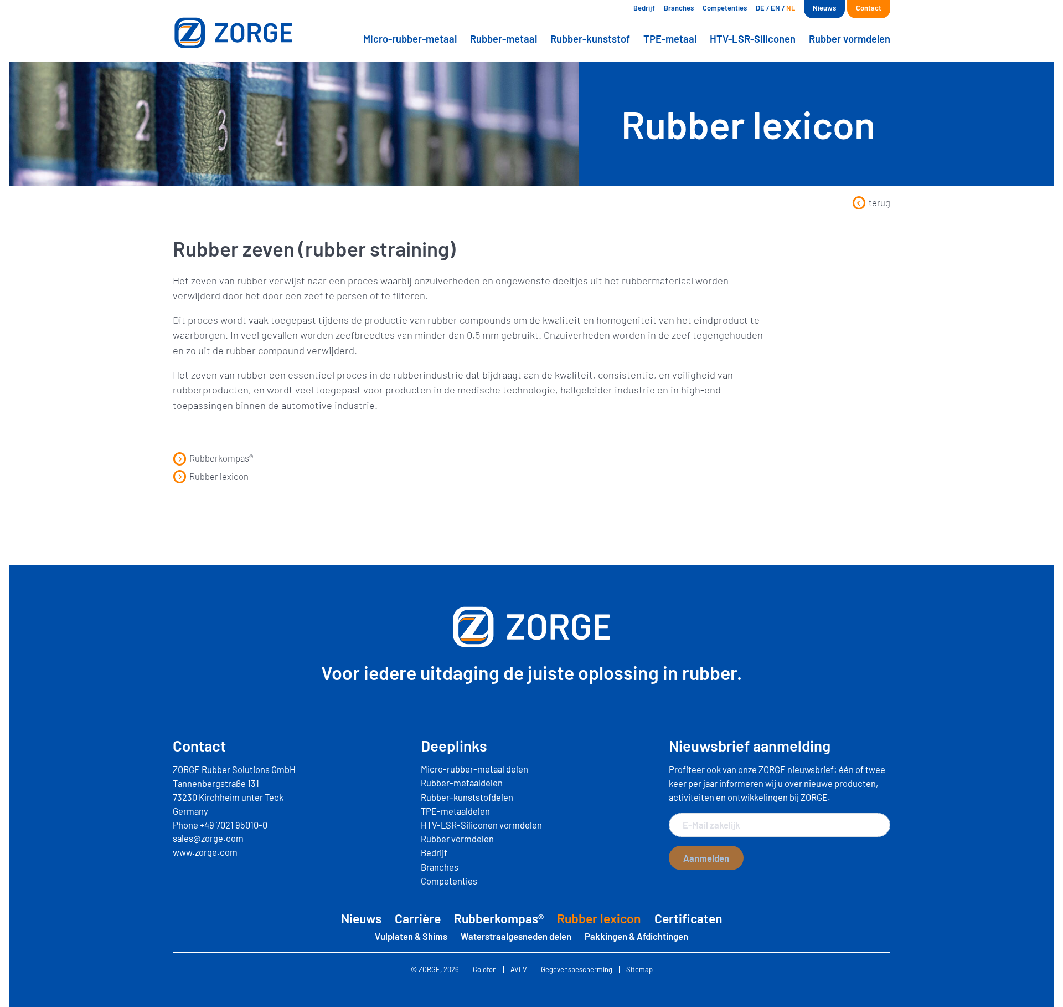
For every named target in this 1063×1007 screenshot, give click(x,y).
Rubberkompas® (221, 457)
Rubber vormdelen (849, 39)
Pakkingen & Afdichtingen (636, 936)
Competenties (725, 7)
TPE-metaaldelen (455, 810)
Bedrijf (644, 7)
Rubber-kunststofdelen (467, 796)
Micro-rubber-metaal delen (474, 768)
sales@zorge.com (208, 838)
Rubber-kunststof (590, 39)
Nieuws (824, 7)
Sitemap (639, 969)
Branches (679, 7)
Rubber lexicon (219, 476)
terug (879, 202)
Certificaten (688, 918)
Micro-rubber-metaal (410, 39)
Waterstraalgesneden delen (516, 936)
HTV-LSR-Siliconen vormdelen (481, 824)
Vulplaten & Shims (411, 936)
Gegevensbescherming (576, 969)
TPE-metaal (669, 39)
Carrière (418, 918)
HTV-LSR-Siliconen (753, 39)
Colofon (485, 969)
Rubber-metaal (503, 39)
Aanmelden (706, 857)
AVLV (518, 969)
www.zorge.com (205, 851)
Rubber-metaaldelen (462, 782)
